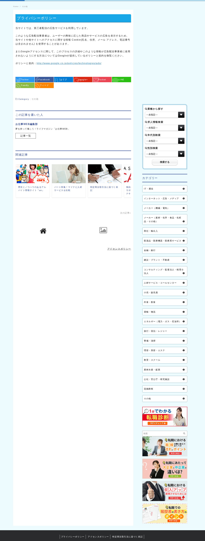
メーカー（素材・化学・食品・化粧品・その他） (162, 219)
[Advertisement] (164, 55)
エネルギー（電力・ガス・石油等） (162, 321)
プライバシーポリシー (72, 536)
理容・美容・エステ (154, 350)
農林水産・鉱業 (152, 369)
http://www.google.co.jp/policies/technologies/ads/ (69, 63)
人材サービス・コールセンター (160, 283)
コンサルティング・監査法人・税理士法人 (164, 271)
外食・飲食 (150, 302)
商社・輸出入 (151, 231)
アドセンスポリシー (119, 249)
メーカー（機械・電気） (157, 208)
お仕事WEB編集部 (26, 124)
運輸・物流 (150, 312)
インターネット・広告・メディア (161, 198)
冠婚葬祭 (148, 389)
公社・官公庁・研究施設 (157, 379)
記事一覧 (25, 136)
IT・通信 (148, 189)
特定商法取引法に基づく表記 (127, 536)
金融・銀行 (150, 250)
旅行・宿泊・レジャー (155, 331)
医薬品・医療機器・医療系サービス (162, 240)
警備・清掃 (150, 341)
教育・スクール (152, 360)
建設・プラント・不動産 (157, 260)
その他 (147, 398)
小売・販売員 (151, 292)
